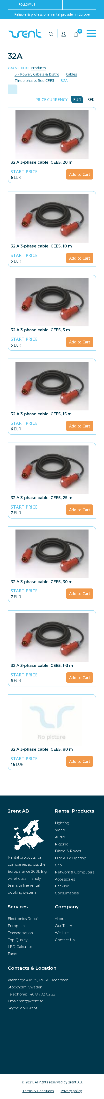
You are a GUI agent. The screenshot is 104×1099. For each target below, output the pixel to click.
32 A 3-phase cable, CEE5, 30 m (42, 581)
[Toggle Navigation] (91, 33)
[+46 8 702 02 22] (68, 4)
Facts (12, 954)
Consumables (67, 893)
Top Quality (18, 940)
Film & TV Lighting (70, 858)
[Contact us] (79, 4)
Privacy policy (71, 1091)
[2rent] (56, 4)
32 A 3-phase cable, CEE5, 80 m (42, 749)
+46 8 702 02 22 (41, 994)
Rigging (61, 844)
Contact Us (64, 940)
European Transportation (20, 929)
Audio (60, 837)
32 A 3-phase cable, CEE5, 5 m (40, 330)
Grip (58, 865)
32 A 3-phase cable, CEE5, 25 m (41, 497)
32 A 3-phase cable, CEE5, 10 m (41, 246)
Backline (62, 886)
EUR (77, 99)
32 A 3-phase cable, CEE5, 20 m (42, 162)
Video (60, 830)
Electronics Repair (23, 919)
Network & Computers (74, 872)
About (60, 919)
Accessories (65, 879)
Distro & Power (68, 851)
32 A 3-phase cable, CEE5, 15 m (41, 414)
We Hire (62, 933)
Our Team (63, 926)
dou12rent (28, 1008)
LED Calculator (21, 947)
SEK (91, 99)
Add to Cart (79, 174)
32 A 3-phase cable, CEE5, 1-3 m (42, 665)
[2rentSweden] (45, 4)
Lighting (62, 823)
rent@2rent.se (31, 1001)
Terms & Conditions (38, 1091)
